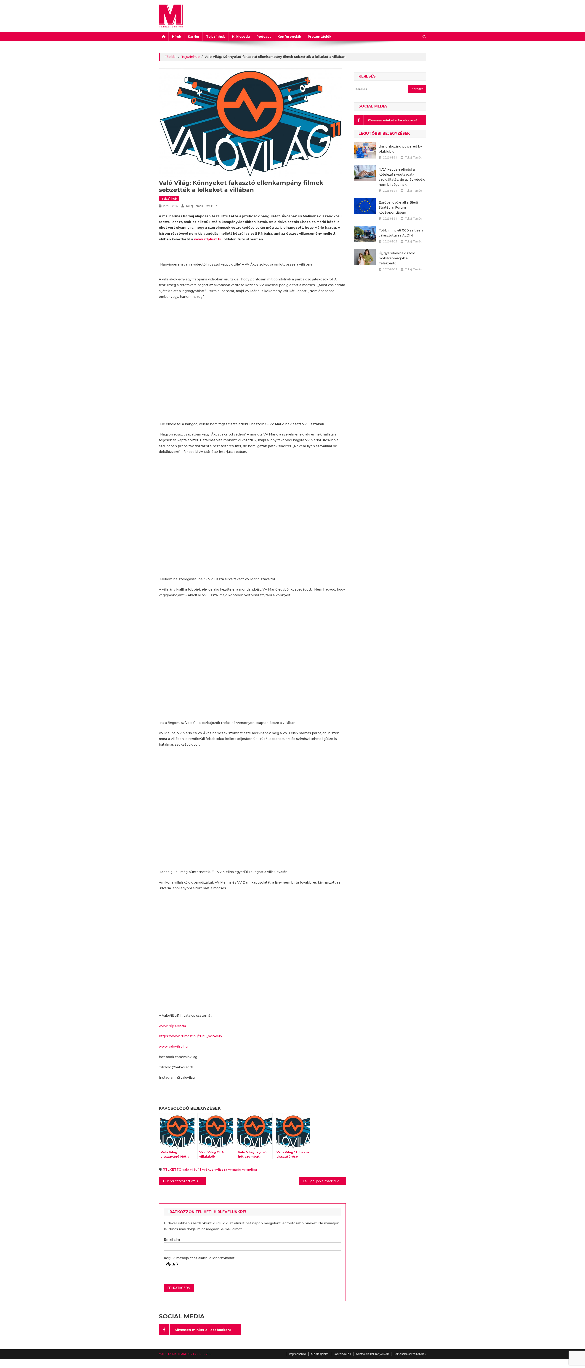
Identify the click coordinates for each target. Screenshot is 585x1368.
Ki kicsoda (241, 37)
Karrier (193, 37)
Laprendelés (342, 1354)
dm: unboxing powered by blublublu (400, 148)
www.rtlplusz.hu (208, 239)
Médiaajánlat (320, 1354)
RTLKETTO (172, 1169)
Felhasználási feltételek (410, 1354)
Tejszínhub (216, 37)
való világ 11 (191, 1169)
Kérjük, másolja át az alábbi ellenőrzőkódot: (199, 1258)
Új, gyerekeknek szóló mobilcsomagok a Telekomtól (397, 258)
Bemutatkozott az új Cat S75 (185, 1181)
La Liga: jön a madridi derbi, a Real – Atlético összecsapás (324, 1181)
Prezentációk (319, 37)
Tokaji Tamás (194, 206)
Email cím (172, 1239)
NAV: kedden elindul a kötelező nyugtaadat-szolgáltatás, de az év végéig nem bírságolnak (402, 177)
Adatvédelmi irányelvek (372, 1354)
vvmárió (234, 1169)
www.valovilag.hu (173, 1046)
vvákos (207, 1169)
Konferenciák (289, 37)
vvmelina (249, 1169)
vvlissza (220, 1169)
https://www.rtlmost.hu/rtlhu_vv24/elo (190, 1036)
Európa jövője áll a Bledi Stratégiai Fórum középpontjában (398, 207)
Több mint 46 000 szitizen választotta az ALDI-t (401, 232)
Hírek (176, 37)
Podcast (263, 37)
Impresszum (297, 1354)
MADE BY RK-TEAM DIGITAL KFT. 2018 (185, 1354)
